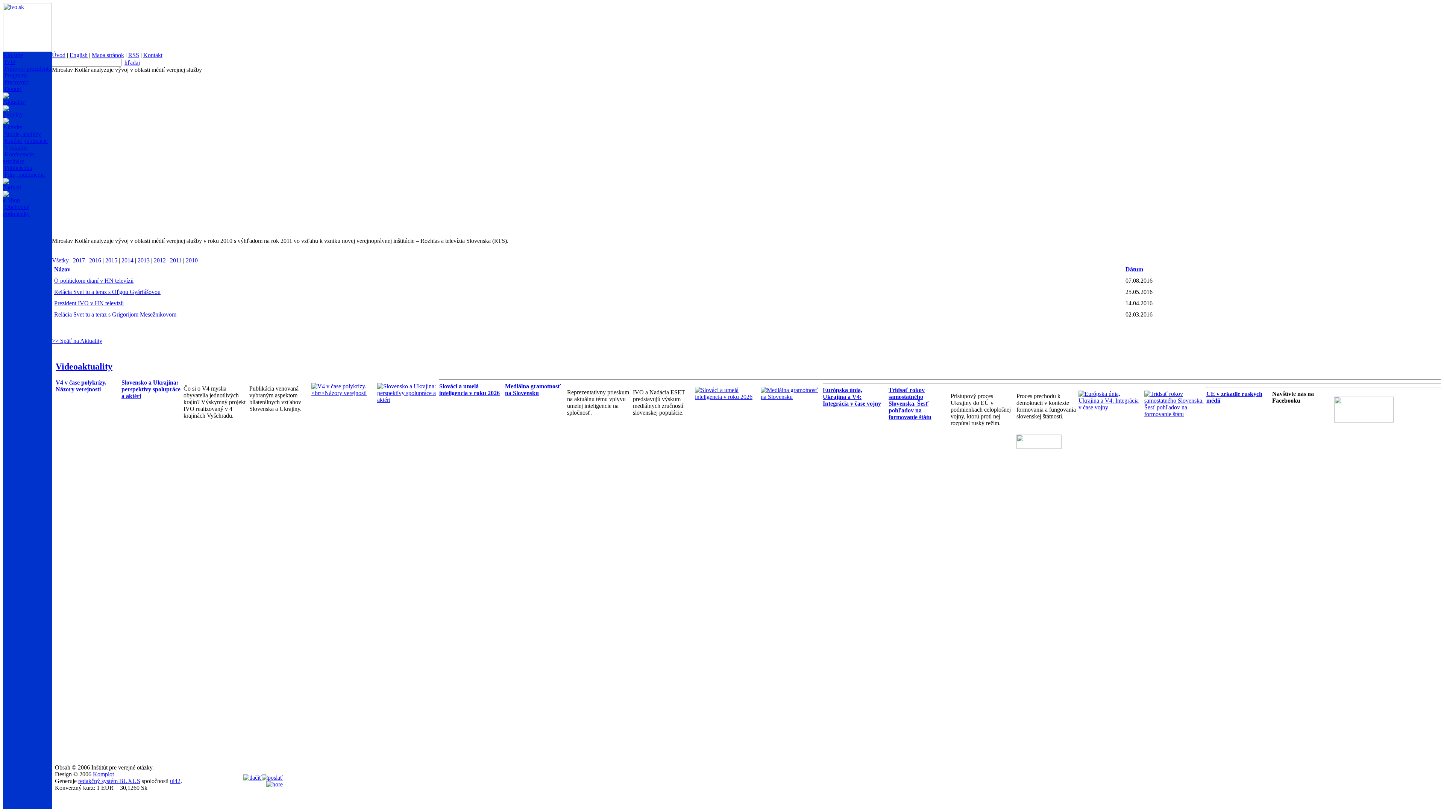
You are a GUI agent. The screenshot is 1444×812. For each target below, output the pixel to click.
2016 (95, 260)
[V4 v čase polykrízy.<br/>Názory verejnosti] (342, 393)
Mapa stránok (108, 55)
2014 (127, 260)
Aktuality (14, 101)
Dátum (1134, 269)
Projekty (13, 114)
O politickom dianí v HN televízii (93, 280)
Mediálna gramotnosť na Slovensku (533, 389)
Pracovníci (17, 82)
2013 (144, 260)
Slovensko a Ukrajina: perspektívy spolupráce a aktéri (150, 389)
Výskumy (16, 147)
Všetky (60, 260)
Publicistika (18, 168)
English (79, 55)
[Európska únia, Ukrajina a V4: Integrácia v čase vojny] (1109, 407)
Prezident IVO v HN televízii (89, 303)
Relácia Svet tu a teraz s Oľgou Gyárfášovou (107, 292)
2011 (176, 260)
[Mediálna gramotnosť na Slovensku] (792, 397)
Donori (13, 89)
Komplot (103, 774)
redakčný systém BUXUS (109, 781)
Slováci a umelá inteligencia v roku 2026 (469, 389)
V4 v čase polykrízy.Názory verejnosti (81, 385)
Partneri (12, 187)
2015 (111, 260)
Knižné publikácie (26, 141)
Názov (62, 269)
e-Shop (11, 200)
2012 (160, 260)
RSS (133, 55)
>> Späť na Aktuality (77, 341)
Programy (16, 75)
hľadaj (132, 62)
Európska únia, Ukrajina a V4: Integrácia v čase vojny (852, 397)
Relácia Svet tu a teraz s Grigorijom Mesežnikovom (115, 314)
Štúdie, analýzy (23, 134)
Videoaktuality (84, 366)
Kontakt (152, 55)
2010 (192, 260)
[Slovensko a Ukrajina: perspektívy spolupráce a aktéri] (408, 400)
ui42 (175, 781)
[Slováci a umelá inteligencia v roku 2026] (726, 397)
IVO (10, 62)
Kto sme (13, 55)
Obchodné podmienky (16, 210)
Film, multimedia (25, 174)
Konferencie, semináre (19, 157)
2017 (79, 260)
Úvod (58, 55)
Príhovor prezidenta (28, 68)
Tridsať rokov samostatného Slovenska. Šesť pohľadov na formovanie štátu (910, 403)
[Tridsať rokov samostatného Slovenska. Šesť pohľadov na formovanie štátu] (1175, 414)
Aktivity (13, 127)
